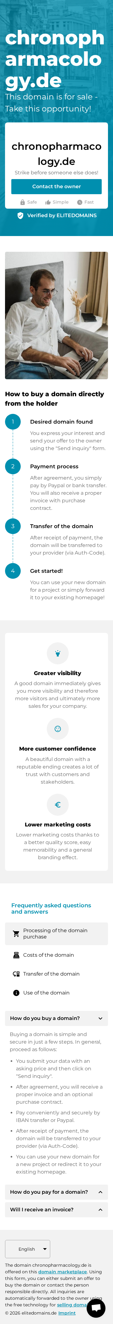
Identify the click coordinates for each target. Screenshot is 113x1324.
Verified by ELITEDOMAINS (62, 215)
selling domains (75, 1305)
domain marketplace (62, 1272)
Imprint (67, 1313)
